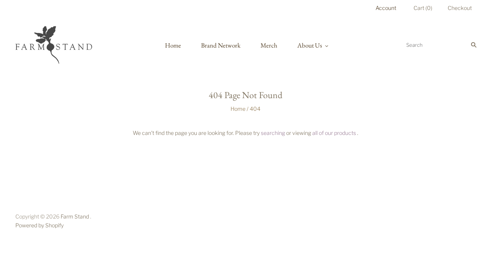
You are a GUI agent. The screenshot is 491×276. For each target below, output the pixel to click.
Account (386, 8)
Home (173, 45)
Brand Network (221, 45)
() (423, 8)
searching (273, 133)
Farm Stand (75, 216)
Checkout (460, 8)
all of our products (334, 133)
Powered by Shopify (39, 225)
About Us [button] (309, 45)
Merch (268, 45)
